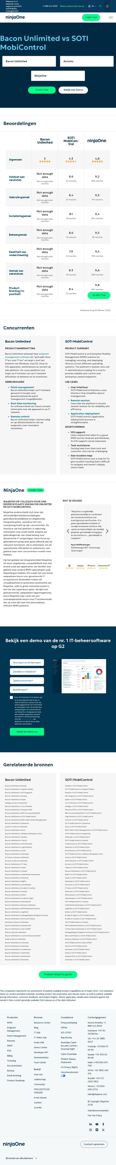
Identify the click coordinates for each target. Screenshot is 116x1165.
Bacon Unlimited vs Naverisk (16, 878)
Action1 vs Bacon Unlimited (16, 827)
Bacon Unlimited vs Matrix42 (17, 946)
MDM (9, 1045)
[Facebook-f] (103, 1124)
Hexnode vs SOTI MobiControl (77, 837)
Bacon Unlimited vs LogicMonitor (18, 847)
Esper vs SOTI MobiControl (76, 799)
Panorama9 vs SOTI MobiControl (78, 895)
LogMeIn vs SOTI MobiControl (77, 908)
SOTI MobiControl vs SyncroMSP (78, 943)
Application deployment (85, 413)
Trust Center (40, 1062)
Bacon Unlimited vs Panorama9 (18, 902)
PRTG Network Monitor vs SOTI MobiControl (83, 925)
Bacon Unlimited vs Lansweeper (18, 885)
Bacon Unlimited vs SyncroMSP (18, 929)
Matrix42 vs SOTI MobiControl (77, 847)
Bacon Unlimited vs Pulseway (17, 854)
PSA (9, 1050)
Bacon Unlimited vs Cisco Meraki (18, 806)
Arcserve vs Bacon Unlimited (17, 857)
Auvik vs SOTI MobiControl (76, 953)
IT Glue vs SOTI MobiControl (76, 888)
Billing (10, 1056)
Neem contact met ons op (72, 6)
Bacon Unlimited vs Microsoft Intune (20, 919)
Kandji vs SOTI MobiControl (76, 786)
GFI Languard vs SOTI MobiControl (79, 796)
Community (39, 1084)
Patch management (22, 387)
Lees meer (32, 6)
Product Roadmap (16, 1080)
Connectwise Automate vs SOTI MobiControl (83, 929)
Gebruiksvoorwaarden (98, 1110)
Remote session (80, 400)
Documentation (14, 1065)
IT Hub (37, 1032)
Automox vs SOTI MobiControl (77, 949)
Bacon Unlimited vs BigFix (15, 881)
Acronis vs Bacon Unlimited (16, 861)
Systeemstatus (41, 1057)
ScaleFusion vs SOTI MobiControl (78, 844)
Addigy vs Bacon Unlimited (16, 803)
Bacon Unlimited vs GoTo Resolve (18, 844)
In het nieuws (40, 1097)
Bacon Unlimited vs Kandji (15, 786)
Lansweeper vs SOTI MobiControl (78, 898)
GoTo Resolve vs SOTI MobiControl (79, 861)
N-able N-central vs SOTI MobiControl (80, 919)
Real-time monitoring (23, 403)
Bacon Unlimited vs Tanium (16, 871)
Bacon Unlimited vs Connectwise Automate (23, 936)
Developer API (41, 1052)
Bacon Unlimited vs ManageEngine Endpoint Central (26, 915)
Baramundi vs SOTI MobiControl (78, 850)
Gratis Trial (91, 17)
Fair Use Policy (95, 1115)
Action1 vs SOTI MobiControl (76, 820)
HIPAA (64, 1027)
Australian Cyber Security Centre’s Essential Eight (69, 1045)
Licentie (38, 1107)
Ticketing (11, 1060)
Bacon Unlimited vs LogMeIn (16, 912)
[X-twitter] (103, 1130)
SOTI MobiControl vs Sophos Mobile (79, 789)
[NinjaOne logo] (16, 17)
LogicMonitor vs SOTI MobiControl (79, 816)
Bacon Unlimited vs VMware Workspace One (23, 833)
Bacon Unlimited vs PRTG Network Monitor (22, 908)
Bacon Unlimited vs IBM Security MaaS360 (22, 813)
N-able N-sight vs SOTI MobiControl (79, 915)
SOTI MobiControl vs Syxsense (77, 823)
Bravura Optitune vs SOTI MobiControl (81, 939)
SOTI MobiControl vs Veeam (76, 922)
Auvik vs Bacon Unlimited (15, 939)
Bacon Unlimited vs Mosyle (16, 796)
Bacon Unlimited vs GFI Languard (18, 792)
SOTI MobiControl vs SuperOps (78, 833)
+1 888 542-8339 (50, 6)
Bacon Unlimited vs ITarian (16, 840)
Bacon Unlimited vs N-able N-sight (19, 898)
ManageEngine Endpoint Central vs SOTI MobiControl (87, 932)
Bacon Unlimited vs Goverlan (17, 943)
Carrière (38, 1102)
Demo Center (40, 1047)
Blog (36, 1027)
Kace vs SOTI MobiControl (76, 827)
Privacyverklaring (69, 1022)
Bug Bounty (66, 1037)
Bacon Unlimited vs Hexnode (17, 960)
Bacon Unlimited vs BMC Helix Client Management (26, 820)
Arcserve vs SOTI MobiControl (77, 885)
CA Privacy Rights (69, 1067)
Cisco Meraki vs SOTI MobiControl (79, 803)
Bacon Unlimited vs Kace (15, 830)
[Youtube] (97, 1124)
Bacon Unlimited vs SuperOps (17, 953)
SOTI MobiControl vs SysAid (76, 840)
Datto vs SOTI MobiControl (76, 912)
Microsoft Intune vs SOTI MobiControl (80, 936)
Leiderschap (40, 1079)
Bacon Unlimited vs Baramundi (17, 956)
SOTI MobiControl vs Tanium (76, 902)
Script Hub (39, 1042)
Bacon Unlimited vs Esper (15, 799)
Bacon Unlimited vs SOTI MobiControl (20, 816)
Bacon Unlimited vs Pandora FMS (18, 810)
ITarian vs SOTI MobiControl (76, 867)
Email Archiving (14, 1075)
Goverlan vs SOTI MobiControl (77, 960)
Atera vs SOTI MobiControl (76, 946)
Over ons (38, 1074)
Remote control (20, 416)
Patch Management (16, 1036)
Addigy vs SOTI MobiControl (76, 806)
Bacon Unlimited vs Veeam (16, 891)
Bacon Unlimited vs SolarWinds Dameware (22, 874)
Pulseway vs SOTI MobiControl (77, 881)
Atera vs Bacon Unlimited (15, 932)
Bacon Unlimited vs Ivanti (15, 867)
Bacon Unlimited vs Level (15, 850)
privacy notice (27, 719)
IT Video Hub (40, 1037)
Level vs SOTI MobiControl (76, 857)
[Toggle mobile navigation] (111, 17)
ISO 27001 (66, 1032)
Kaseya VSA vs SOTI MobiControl (78, 956)
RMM (9, 1022)
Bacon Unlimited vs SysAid (16, 837)
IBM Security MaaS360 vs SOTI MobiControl (83, 813)
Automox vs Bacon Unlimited (16, 922)
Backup (10, 1070)
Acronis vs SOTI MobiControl (76, 864)
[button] (68, 531)
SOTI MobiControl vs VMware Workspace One (84, 854)
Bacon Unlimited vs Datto (15, 895)
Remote (11, 1041)
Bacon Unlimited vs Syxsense (17, 823)
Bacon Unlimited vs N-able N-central (20, 888)
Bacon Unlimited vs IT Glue (16, 864)
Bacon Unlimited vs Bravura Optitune (20, 905)
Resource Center (42, 1022)
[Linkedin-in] (90, 1124)
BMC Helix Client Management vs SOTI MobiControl (86, 830)
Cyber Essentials (69, 1054)
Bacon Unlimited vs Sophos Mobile (19, 789)
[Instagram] (90, 1130)
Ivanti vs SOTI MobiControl (76, 878)
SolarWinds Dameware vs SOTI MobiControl (83, 905)
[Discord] (97, 1130)
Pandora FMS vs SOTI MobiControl (79, 810)
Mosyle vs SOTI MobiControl (76, 792)
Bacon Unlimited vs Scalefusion (18, 949)
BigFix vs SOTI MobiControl (76, 874)
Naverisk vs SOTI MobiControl (77, 891)
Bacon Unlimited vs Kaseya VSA (18, 925)
